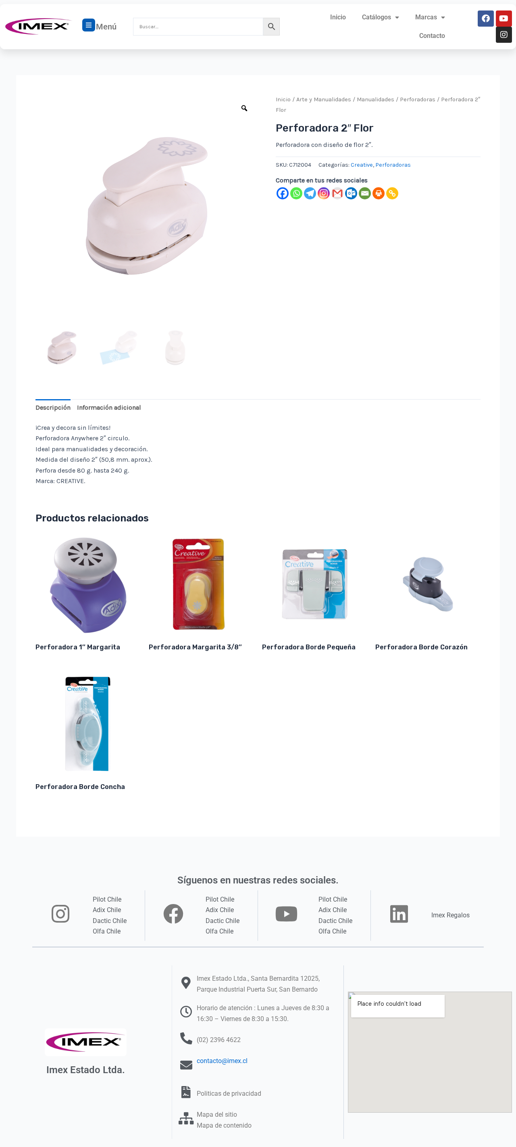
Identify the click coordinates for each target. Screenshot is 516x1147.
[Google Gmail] (337, 193)
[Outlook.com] (351, 193)
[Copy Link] (392, 193)
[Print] (378, 193)
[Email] (365, 193)
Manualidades (375, 99)
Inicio (338, 17)
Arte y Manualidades (323, 99)
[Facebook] (283, 193)
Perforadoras (417, 99)
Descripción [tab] (53, 407)
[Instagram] (324, 193)
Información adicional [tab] (109, 407)
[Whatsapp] (296, 193)
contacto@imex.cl (222, 1061)
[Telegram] (310, 193)
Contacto (432, 36)
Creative (362, 164)
